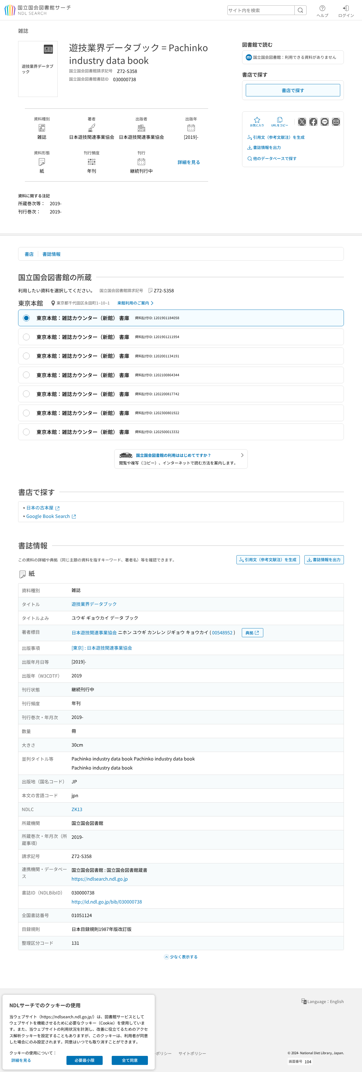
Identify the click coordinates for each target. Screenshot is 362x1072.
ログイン (346, 15)
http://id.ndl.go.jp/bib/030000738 (107, 901)
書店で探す (293, 90)
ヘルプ (322, 15)
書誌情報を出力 (267, 147)
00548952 (222, 632)
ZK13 (77, 809)
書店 (29, 253)
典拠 (249, 633)
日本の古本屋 (40, 507)
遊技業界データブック (94, 603)
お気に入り (257, 125)
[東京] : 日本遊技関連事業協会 (102, 647)
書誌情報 (51, 253)
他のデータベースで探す (275, 158)
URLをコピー (279, 125)
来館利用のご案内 (133, 303)
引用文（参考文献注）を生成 (279, 137)
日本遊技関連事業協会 (94, 632)
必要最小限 (84, 1060)
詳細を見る (189, 162)
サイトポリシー (192, 1053)
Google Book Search (48, 516)
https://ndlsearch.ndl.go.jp (100, 878)
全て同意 (130, 1060)
